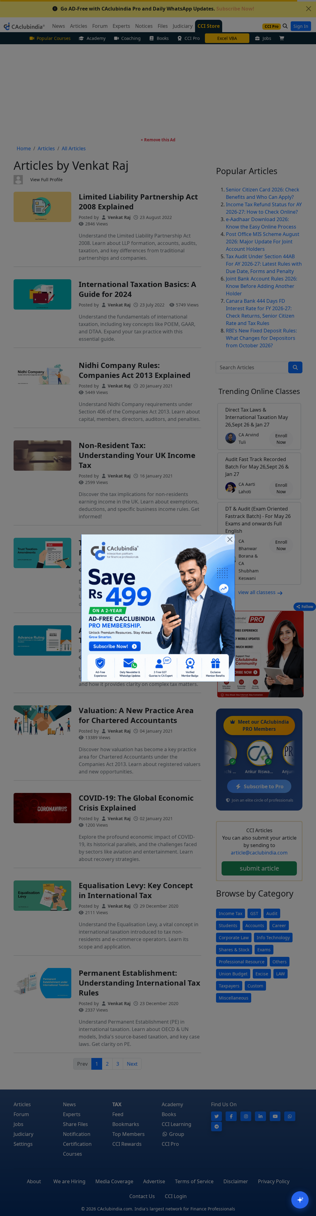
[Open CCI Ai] (300, 1200)
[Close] (230, 539)
